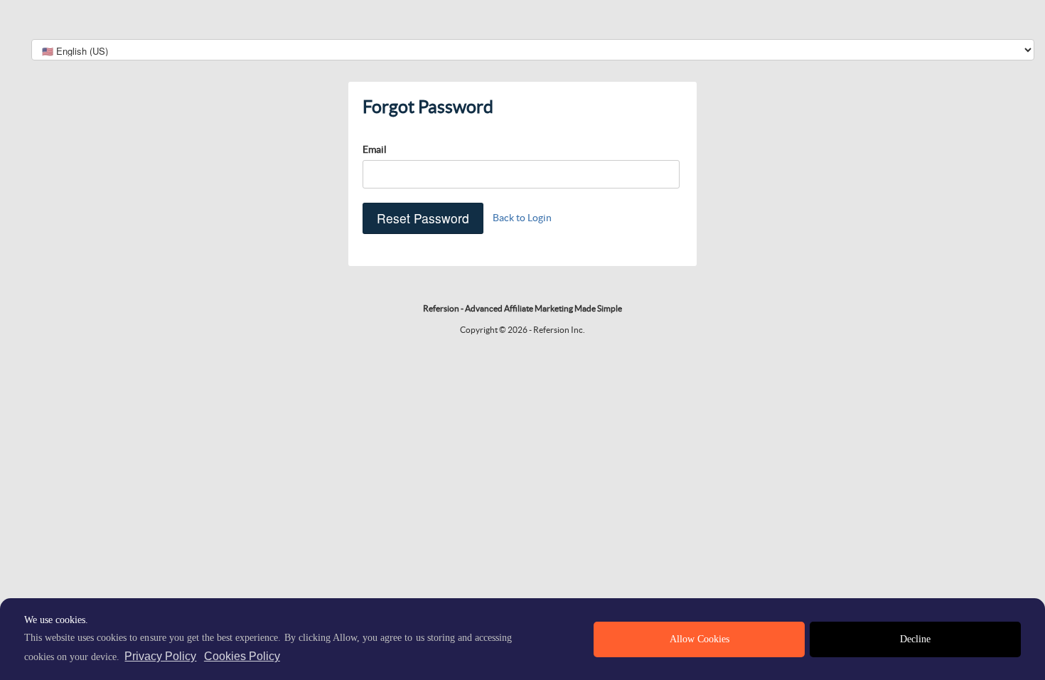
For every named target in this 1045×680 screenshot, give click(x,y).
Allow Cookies (699, 639)
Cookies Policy (242, 656)
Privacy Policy (160, 656)
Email (375, 149)
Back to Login (522, 217)
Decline (915, 639)
